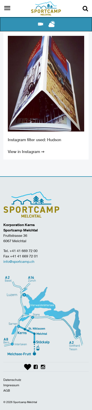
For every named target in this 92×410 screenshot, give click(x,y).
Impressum (11, 385)
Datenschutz (12, 380)
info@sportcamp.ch (18, 261)
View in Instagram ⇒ (26, 151)
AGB (6, 390)
